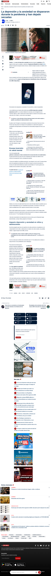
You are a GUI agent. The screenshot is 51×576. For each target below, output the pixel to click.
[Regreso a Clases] (23, 440)
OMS (44, 64)
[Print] (13, 25)
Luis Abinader (10, 538)
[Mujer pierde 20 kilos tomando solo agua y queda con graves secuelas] (29, 136)
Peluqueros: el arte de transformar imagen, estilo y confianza (25, 489)
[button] (41, 1)
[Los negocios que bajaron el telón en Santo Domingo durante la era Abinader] (29, 250)
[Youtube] (31, 318)
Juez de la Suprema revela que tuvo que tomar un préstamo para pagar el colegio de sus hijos (25, 384)
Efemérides (13, 487)
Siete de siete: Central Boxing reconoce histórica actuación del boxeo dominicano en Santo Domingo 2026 (35, 192)
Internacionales (19, 534)
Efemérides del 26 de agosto (33, 144)
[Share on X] (6, 25)
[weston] (23, 369)
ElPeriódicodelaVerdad (15, 536)
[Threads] (31, 322)
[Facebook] (19, 315)
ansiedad (15, 293)
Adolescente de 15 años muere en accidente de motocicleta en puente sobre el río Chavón (25, 424)
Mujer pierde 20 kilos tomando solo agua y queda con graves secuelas (39, 136)
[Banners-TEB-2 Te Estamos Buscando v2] (28, 57)
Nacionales (11, 534)
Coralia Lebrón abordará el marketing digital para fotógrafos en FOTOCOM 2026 (30, 517)
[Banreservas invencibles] (23, 457)
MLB (30, 538)
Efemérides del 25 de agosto (18, 498)
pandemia (36, 293)
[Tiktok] (19, 322)
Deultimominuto (27, 534)
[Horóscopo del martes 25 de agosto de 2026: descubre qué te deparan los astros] (5, 509)
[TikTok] (46, 545)
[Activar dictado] (36, 572)
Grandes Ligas (23, 538)
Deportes (23, 536)
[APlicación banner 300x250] (23, 474)
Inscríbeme (18, 337)
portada (3, 538)
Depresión (28, 293)
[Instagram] (19, 318)
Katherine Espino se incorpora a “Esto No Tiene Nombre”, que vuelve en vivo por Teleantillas (35, 182)
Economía (34, 536)
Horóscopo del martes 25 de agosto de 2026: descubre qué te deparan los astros (30, 507)
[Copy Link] (11, 25)
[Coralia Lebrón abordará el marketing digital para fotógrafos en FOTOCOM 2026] (5, 518)
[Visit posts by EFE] (3, 21)
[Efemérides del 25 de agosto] (5, 500)
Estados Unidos (42, 536)
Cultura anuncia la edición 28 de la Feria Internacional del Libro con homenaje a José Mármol (35, 261)
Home (2, 6)
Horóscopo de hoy (14, 506)
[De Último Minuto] (5, 1)
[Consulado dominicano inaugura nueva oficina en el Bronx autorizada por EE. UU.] (29, 175)
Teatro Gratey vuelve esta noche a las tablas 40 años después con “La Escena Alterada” (34, 256)
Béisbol (17, 538)
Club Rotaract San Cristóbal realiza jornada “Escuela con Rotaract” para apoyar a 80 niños (35, 187)
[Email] (8, 25)
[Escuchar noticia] (15, 25)
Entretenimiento (5, 536)
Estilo (2, 8)
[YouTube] (41, 545)
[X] (31, 315)
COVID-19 (23, 293)
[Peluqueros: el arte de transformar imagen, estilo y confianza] (5, 490)
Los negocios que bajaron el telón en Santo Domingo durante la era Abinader (39, 250)
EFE (7, 20)
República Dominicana (37, 534)
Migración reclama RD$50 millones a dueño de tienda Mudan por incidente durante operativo (25, 399)
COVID (19, 293)
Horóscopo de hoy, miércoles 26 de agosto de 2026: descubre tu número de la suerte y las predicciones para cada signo (35, 148)
